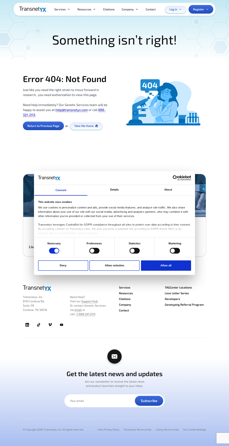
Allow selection (114, 265)
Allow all (165, 265)
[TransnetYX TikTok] (38, 325)
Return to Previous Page (43, 125)
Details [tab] (114, 189)
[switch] (94, 250)
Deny (63, 265)
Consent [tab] (60, 190)
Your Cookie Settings (194, 429)
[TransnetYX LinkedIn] (27, 325)
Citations (108, 9)
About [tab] (168, 189)
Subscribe (149, 400)
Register (198, 9)
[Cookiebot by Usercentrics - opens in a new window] (175, 178)
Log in (173, 9)
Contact (151, 9)
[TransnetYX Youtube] (61, 325)
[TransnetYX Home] (33, 9)
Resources (84, 9)
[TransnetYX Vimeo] (50, 325)
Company (128, 9)
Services (60, 9)
